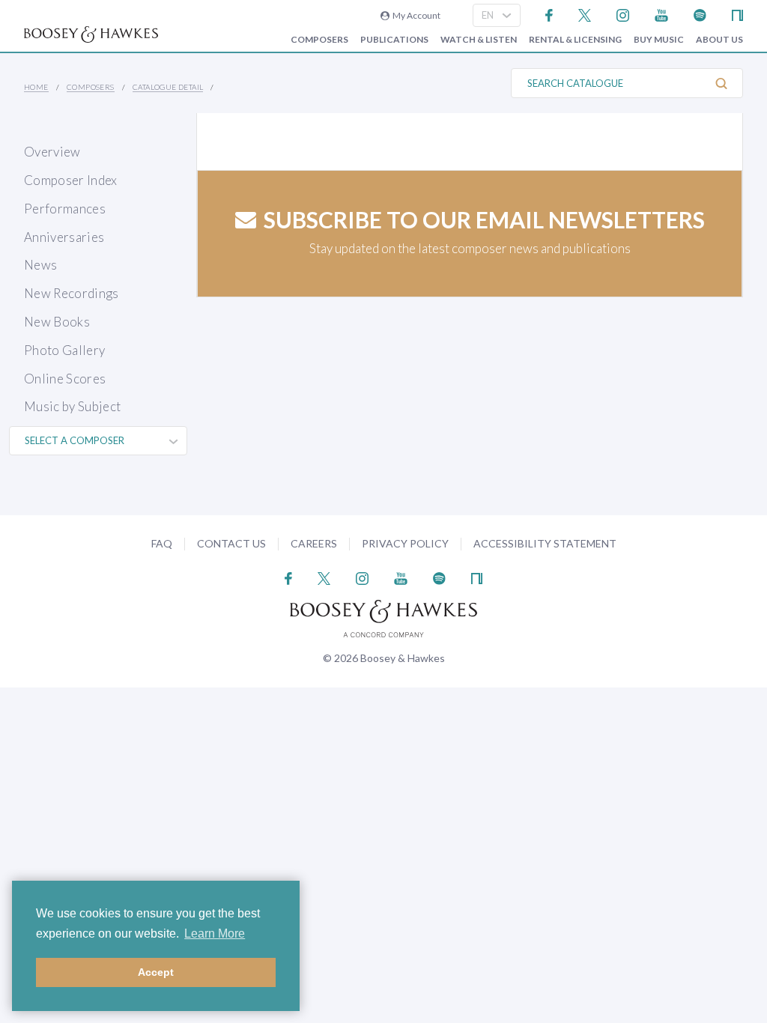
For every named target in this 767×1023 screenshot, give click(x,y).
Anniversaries (64, 237)
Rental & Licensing (575, 39)
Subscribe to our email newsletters (484, 219)
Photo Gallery (64, 350)
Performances (65, 208)
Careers (314, 543)
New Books (57, 322)
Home (36, 86)
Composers (319, 39)
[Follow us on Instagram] (622, 14)
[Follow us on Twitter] (584, 14)
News (40, 265)
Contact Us (231, 543)
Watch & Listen (478, 39)
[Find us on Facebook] (549, 14)
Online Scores (65, 378)
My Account (414, 15)
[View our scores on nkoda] (737, 14)
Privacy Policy (405, 543)
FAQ (161, 543)
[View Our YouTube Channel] (661, 14)
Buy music (659, 39)
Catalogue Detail (168, 86)
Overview (52, 152)
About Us (719, 39)
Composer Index (71, 180)
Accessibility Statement (544, 543)
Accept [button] (156, 972)
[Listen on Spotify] (700, 14)
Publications (394, 39)
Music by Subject (72, 406)
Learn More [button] (214, 933)
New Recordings (71, 293)
